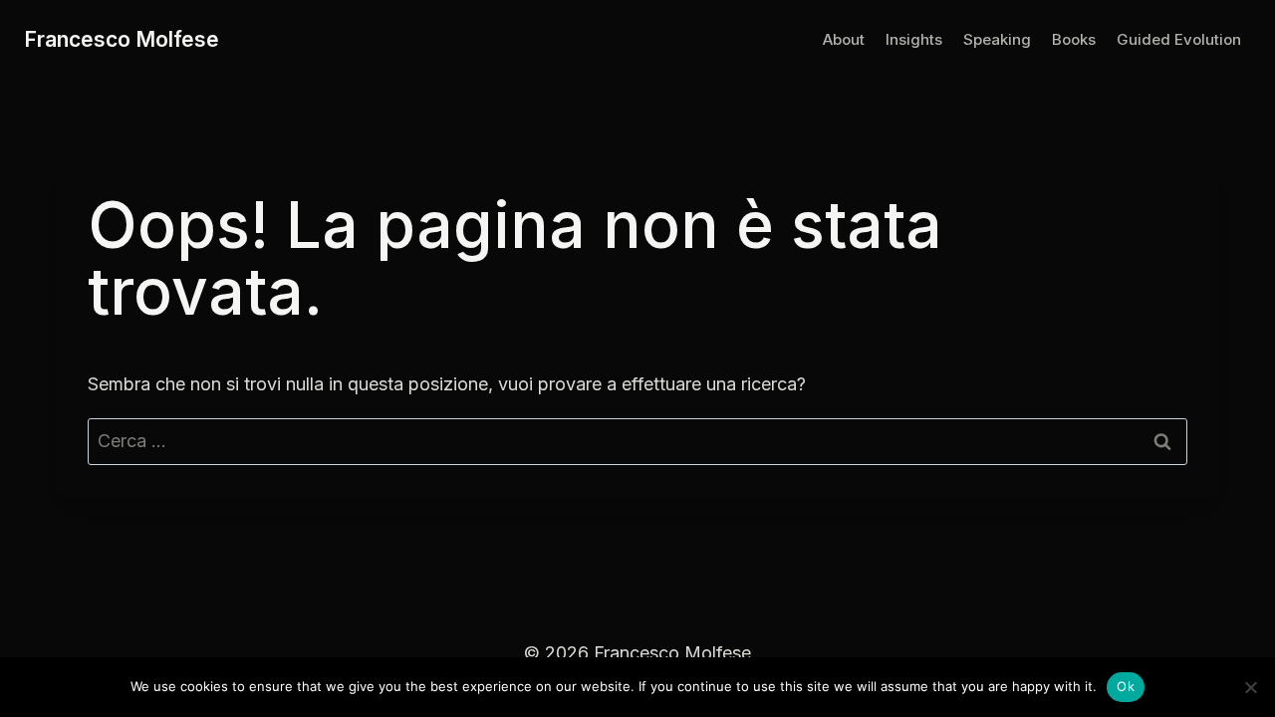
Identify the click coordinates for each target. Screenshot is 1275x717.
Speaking (997, 39)
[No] (1250, 687)
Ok (1126, 686)
